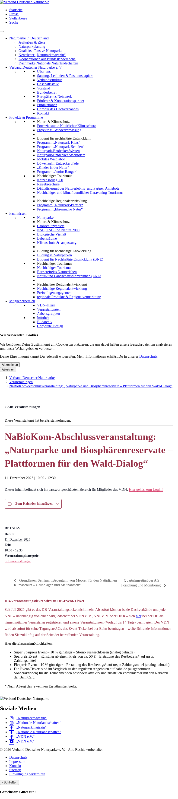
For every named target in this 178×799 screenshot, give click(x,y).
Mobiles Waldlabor (51, 159)
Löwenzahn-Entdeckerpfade (58, 163)
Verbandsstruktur (49, 80)
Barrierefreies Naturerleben (57, 272)
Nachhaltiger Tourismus (54, 268)
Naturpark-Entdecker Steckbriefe (61, 155)
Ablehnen (8, 369)
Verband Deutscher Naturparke (32, 378)
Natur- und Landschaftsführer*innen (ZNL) (69, 276)
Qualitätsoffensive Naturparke (40, 51)
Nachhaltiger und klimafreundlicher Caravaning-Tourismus (80, 192)
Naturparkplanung (32, 46)
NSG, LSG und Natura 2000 (58, 230)
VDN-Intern (46, 305)
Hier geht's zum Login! (146, 489)
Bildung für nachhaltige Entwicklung (64, 138)
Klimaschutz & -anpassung (56, 243)
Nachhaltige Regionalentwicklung (62, 288)
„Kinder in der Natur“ (53, 167)
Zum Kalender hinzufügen (34, 503)
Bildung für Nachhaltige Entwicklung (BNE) (70, 259)
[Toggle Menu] (2, 31)
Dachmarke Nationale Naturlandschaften (48, 63)
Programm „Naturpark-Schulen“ (60, 147)
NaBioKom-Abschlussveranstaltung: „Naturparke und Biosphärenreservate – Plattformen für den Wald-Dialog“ (90, 386)
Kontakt (43, 113)
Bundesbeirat (46, 92)
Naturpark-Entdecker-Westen (58, 151)
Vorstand (43, 88)
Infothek (43, 318)
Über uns (44, 71)
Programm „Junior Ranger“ (57, 172)
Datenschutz (148, 356)
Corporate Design (50, 326)
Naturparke (45, 218)
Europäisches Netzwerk (54, 97)
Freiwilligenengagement (54, 293)
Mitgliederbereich (22, 301)
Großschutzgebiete (50, 226)
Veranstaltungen (48, 309)
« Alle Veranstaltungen (22, 407)
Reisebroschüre (48, 184)
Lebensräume (47, 238)
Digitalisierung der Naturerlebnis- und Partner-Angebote (78, 188)
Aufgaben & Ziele (32, 42)
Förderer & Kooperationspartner (60, 101)
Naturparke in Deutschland (29, 38)
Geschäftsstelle (48, 84)
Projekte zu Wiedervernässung (59, 130)
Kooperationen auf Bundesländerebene (47, 59)
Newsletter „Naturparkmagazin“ (42, 55)
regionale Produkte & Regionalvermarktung (69, 297)
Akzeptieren (10, 364)
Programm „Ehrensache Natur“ (60, 209)
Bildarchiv (44, 322)
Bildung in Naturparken (54, 255)
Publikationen (47, 105)
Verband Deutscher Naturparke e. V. (35, 67)
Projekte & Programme (26, 117)
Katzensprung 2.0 (50, 180)
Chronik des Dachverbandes (58, 109)
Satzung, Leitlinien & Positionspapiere (65, 76)
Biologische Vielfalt (51, 234)
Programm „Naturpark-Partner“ (60, 205)
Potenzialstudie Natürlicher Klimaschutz (66, 126)
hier (138, 616)
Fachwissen (17, 213)
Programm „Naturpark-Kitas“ (58, 142)
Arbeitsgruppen (48, 313)
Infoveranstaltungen (18, 561)
